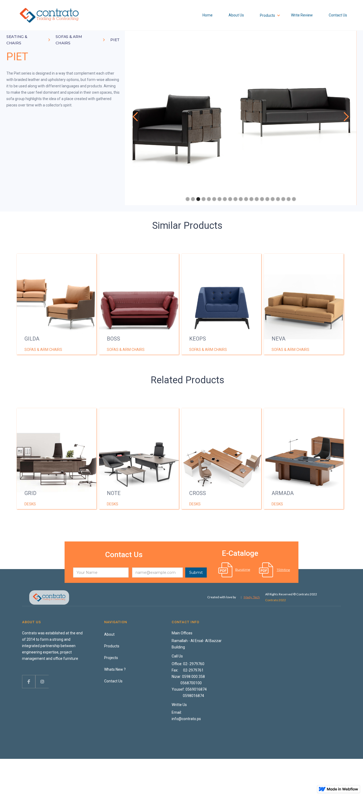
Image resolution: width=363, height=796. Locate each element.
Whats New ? (115, 669)
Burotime (242, 569)
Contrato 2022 (275, 600)
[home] (49, 15)
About (109, 634)
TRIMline (283, 570)
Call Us (177, 656)
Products (111, 646)
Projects (111, 658)
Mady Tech (252, 597)
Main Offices (182, 633)
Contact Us (113, 681)
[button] (135, 116)
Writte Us (179, 705)
